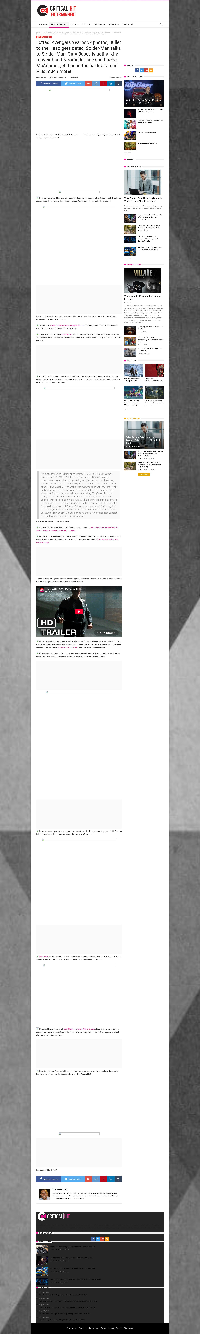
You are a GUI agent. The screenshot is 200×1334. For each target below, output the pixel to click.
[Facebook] (137, 70)
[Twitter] (142, 70)
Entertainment (47, 32)
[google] (88, 83)
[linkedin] (111, 83)
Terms (103, 1328)
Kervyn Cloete (42, 77)
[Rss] (151, 70)
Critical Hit (71, 1328)
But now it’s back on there (67, 647)
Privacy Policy (115, 1328)
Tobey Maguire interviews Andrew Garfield (79, 1029)
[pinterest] (103, 83)
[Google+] (146, 70)
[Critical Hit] (56, 4)
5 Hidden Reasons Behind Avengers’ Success (67, 325)
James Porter (130, 446)
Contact (83, 1328)
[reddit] (96, 83)
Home (38, 32)
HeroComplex (67, 334)
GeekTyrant (43, 956)
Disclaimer (129, 1328)
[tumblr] (118, 83)
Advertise (93, 1328)
